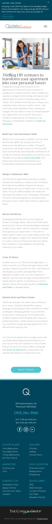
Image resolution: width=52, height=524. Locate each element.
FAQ (31, 485)
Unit (4, 471)
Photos (33, 448)
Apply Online (9, 488)
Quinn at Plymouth (16, 350)
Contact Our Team (11, 491)
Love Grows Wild (32, 158)
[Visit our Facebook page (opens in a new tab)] (19, 431)
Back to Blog (26, 370)
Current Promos (37, 491)
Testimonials (35, 488)
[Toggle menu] (45, 26)
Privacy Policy (42, 519)
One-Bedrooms (10, 448)
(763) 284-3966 (26, 413)
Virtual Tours (35, 455)
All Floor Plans (9, 458)
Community (8, 468)
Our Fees (33, 494)
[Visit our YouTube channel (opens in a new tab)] (32, 431)
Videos (32, 452)
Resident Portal (37, 497)
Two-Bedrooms (10, 452)
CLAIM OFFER (8, 16)
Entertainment (37, 468)
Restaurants (35, 471)
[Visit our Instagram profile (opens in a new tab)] (26, 431)
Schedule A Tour (10, 485)
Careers (6, 494)
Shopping (34, 474)
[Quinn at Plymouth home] (26, 392)
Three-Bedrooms (10, 455)
